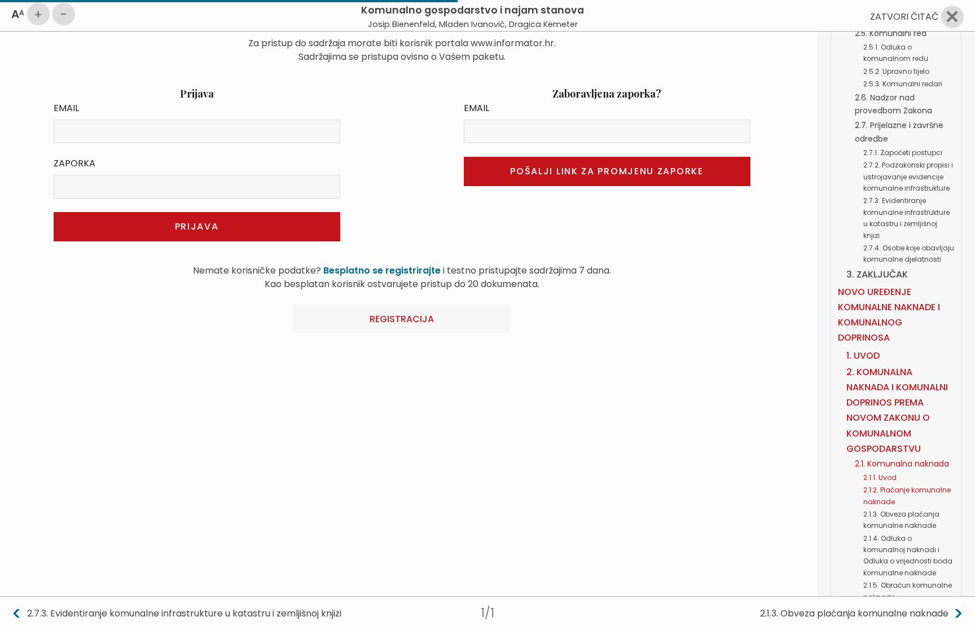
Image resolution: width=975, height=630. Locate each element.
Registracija (402, 318)
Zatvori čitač (904, 16)
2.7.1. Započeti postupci (902, 152)
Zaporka (74, 163)
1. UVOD (863, 355)
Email (66, 108)
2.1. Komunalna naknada (902, 463)
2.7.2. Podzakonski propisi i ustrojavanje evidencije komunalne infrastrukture (908, 176)
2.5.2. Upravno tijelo (896, 71)
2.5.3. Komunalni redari (902, 84)
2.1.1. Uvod (880, 477)
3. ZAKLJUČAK (877, 274)
